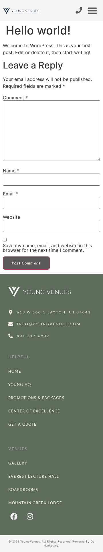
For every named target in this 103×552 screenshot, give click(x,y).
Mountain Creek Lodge (35, 502)
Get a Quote (22, 424)
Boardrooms (23, 489)
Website (11, 217)
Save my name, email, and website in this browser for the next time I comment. (47, 247)
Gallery (17, 463)
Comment (15, 97)
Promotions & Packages (36, 397)
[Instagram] (30, 516)
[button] (92, 10)
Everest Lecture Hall (33, 476)
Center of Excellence (34, 411)
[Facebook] (14, 516)
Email (10, 193)
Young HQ (19, 384)
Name (11, 170)
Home (14, 371)
